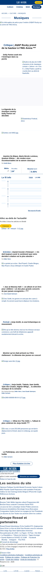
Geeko (20, 492)
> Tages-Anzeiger (33, 535)
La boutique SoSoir (19, 507)
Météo (13, 502)
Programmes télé (33, 502)
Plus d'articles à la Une (21, 463)
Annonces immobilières (8, 509)
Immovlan (29, 531)
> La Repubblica (6, 535)
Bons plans (34, 509)
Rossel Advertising (12, 526)
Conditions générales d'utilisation (12, 555)
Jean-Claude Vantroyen (10, 294)
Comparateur (4, 511)
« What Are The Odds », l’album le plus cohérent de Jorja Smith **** (21, 422)
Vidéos (2, 492)
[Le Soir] (21, 2)
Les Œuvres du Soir (7, 513)
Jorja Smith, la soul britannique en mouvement (21, 323)
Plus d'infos (10, 549)
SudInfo (27, 526)
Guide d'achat (15, 511)
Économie (28, 487)
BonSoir (3, 504)
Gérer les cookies (35, 513)
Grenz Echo (4, 528)
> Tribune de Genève (19, 535)
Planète (7, 489)
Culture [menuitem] (10, 7)
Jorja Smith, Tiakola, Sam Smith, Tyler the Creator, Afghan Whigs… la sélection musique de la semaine (21, 387)
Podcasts (37, 489)
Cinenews (20, 504)
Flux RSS (21, 540)
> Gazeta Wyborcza (7, 537)
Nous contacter (11, 504)
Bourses (3, 502)
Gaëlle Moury (7, 163)
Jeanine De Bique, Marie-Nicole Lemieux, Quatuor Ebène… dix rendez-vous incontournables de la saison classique (20, 158)
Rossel (2, 526)
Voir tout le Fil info (34, 210)
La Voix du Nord (14, 528)
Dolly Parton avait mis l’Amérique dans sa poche (12, 57)
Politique (10, 487)
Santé (12, 489)
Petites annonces (32, 507)
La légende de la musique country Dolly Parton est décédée (9, 112)
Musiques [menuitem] (22, 13)
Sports (34, 487)
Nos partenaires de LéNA (9, 533)
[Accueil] (2, 6)
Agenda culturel (21, 502)
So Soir (8, 492)
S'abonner (38, 2)
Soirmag (14, 492)
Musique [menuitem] (36, 7)
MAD (2, 489)
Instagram (12, 540)
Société (16, 487)
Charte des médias (12, 559)
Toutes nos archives (21, 513)
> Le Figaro (22, 533)
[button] (2, 2)
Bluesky (4, 540)
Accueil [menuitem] (5, 13)
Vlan (22, 528)
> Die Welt (37, 533)
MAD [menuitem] (28, 7)
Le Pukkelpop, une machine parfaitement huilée (20, 453)
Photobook (38, 511)
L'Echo (21, 526)
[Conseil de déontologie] (9, 542)
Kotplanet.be (38, 526)
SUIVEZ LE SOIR (20, 537)
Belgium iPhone (28, 492)
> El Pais (30, 533)
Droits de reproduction (28, 559)
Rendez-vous (29, 528)
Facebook (32, 537)
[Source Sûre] (5, 553)
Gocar (27, 509)
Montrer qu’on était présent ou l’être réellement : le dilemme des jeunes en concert (21, 354)
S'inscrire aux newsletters (28, 476)
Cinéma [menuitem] (19, 7)
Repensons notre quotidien (24, 489)
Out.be (27, 504)
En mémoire (38, 528)
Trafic (8, 502)
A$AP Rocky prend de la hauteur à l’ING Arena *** (19, 46)
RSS (31, 504)
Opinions (3, 487)
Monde (21, 487)
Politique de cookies (12, 557)
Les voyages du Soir (27, 511)
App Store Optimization (17, 531)
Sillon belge (4, 531)
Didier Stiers (7, 259)
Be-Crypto (38, 492)
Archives (12, 494)
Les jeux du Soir (6, 507)
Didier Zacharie (6, 393)
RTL (31, 526)
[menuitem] (5, 569)
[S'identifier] (33, 2)
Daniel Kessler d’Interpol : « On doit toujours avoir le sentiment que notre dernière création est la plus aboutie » (20, 254)
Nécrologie (21, 509)
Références (4, 494)
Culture (39, 487)
